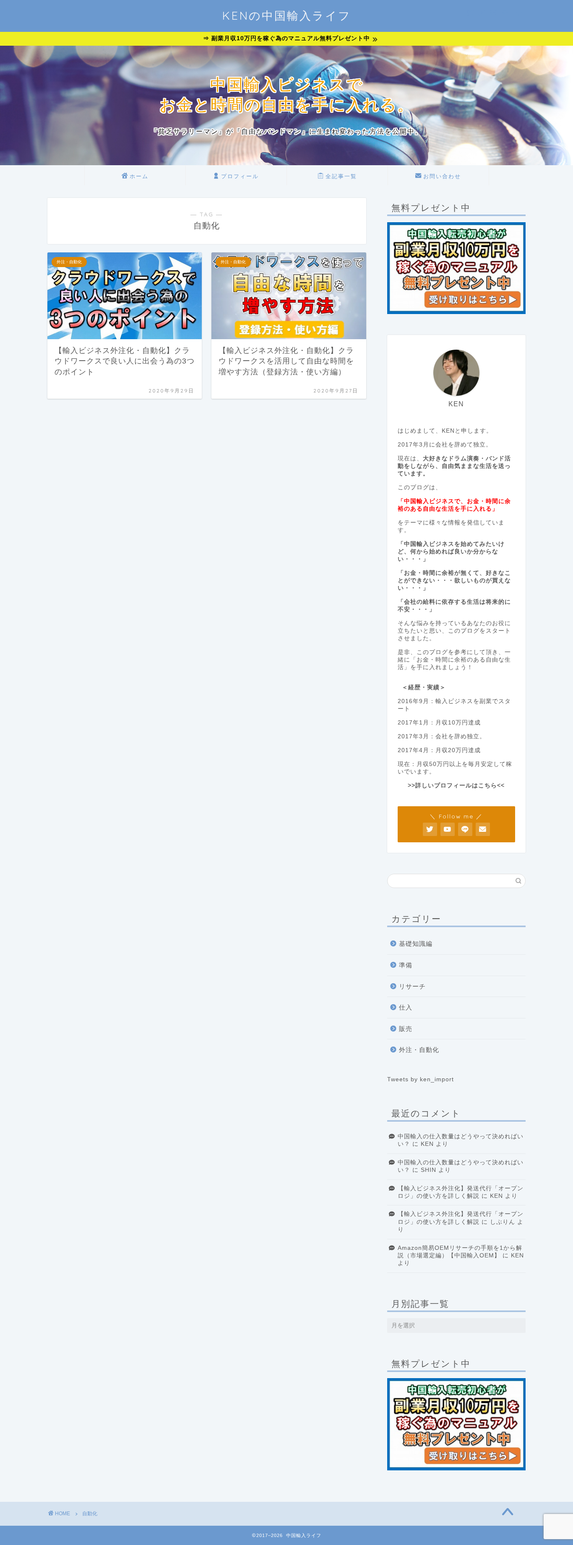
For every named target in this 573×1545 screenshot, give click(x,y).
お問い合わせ (442, 176)
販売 (405, 1028)
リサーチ (412, 986)
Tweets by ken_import (420, 1079)
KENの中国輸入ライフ (286, 15)
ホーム (139, 176)
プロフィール (240, 176)
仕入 (405, 1007)
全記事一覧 (341, 176)
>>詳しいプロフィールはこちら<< (456, 785)
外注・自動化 (419, 1049)
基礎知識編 (415, 943)
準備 (405, 965)
